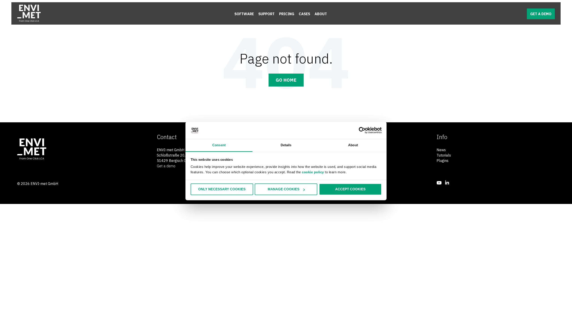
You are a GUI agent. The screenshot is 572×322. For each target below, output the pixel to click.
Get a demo (540, 14)
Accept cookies (350, 189)
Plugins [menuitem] (442, 160)
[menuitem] (439, 183)
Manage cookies (283, 189)
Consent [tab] (219, 145)
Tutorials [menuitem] (444, 155)
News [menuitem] (441, 150)
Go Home (286, 80)
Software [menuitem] (244, 14)
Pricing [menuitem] (286, 14)
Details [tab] (286, 145)
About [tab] (353, 145)
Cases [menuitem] (304, 14)
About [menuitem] (321, 14)
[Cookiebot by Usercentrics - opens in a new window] (362, 130)
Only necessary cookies (222, 189)
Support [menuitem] (266, 14)
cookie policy (313, 172)
